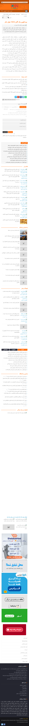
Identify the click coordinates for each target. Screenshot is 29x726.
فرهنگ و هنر (24, 288)
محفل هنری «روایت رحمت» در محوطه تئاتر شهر (11, 302)
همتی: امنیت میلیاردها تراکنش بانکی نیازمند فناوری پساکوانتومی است (14, 400)
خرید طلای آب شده (23, 695)
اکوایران (3, 16)
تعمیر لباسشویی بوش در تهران (21, 693)
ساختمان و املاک (23, 227)
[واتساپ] (26, 97)
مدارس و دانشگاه (23, 374)
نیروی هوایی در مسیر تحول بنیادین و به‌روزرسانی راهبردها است (16, 162)
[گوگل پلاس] (18, 97)
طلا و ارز (25, 16)
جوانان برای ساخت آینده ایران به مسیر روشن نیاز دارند (17, 517)
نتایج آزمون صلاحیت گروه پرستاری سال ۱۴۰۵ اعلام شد (17, 391)
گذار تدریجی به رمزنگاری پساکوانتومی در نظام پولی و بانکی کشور (15, 396)
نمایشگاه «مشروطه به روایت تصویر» (13, 325)
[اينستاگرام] (4, 724)
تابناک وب (21, 718)
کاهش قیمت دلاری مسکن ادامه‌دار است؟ (12, 275)
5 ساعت (4, 376)
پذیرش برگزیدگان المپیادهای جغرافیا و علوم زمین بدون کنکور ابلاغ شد (14, 404)
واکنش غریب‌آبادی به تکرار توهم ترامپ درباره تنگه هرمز (17, 149)
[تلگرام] (23, 97)
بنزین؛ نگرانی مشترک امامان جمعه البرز (19, 154)
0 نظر (10, 17)
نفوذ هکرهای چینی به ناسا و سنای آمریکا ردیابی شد (17, 389)
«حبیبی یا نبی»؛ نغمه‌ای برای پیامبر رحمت (12, 319)
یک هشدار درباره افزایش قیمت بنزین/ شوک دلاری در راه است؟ (15, 86)
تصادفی (5, 350)
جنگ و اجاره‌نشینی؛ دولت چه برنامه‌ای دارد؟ (12, 258)
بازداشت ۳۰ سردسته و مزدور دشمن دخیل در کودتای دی (17, 147)
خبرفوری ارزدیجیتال (23, 685)
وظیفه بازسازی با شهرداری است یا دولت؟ (12, 269)
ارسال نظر (10, 132)
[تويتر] (16, 97)
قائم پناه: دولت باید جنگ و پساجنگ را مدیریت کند (18, 158)
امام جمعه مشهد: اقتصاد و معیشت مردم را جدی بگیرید (17, 153)
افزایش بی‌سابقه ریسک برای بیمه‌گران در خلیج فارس (10, 252)
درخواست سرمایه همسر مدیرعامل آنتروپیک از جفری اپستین (16, 679)
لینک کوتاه (17, 99)
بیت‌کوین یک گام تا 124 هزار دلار (16, 22)
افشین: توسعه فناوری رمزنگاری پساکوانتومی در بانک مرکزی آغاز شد (15, 393)
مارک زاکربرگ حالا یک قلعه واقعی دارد (20, 672)
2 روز (24, 405)
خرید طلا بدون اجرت (23, 692)
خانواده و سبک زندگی (22, 410)
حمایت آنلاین (24, 687)
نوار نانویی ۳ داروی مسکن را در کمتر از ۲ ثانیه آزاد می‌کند (16, 376)
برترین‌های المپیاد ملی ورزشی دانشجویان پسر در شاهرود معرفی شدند (14, 382)
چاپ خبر (5, 17)
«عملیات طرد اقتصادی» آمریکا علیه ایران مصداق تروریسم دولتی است (14, 151)
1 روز (7, 389)
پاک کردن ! (5, 132)
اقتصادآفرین (24, 688)
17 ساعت (23, 383)
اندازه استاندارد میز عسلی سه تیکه (13, 230)
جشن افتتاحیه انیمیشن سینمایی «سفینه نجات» (11, 308)
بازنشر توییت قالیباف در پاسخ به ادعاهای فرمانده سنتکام (17, 145)
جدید (22, 350)
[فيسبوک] (21, 97)
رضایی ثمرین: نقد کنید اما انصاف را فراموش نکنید (18, 160)
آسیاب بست (24, 690)
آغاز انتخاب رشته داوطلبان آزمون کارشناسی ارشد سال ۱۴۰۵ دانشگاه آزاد (14, 385)
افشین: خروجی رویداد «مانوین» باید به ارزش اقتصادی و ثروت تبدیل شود (14, 675)
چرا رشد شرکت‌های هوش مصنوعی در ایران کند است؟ (17, 674)
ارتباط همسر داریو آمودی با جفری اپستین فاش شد (18, 677)
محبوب (13, 350)
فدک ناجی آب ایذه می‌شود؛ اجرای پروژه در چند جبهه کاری (16, 156)
